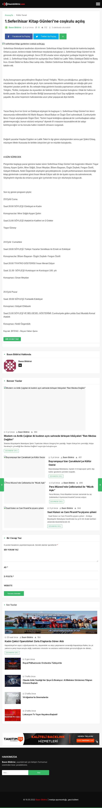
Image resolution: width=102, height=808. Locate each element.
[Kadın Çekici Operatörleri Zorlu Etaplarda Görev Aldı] (51, 622)
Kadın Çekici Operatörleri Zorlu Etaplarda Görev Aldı (34, 641)
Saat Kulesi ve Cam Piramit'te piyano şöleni (71, 512)
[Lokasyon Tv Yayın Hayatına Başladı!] (13, 715)
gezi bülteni (73, 799)
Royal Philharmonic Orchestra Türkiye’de (42, 663)
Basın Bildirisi (15, 27)
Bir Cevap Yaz (12, 339)
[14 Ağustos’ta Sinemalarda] (13, 698)
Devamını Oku (11, 451)
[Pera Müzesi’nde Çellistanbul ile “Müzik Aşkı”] (24, 492)
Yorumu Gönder (13, 593)
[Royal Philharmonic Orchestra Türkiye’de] (13, 663)
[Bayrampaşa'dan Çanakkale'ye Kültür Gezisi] (24, 467)
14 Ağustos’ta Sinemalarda (35, 697)
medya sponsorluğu (58, 799)
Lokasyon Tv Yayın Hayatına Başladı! (40, 714)
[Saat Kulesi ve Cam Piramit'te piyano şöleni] (24, 517)
